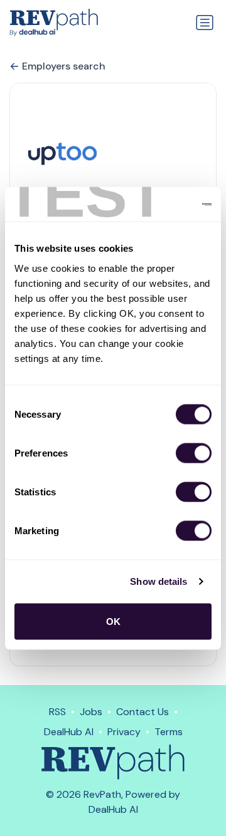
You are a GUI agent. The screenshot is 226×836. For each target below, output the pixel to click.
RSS (57, 711)
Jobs (91, 711)
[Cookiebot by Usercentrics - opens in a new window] (159, 204)
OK (113, 621)
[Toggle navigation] (205, 22)
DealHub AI (69, 731)
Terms (168, 731)
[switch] (194, 453)
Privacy (124, 731)
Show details (158, 581)
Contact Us (142, 711)
